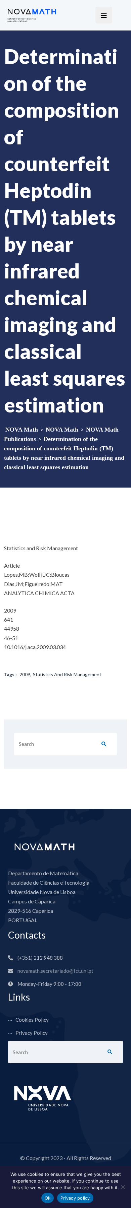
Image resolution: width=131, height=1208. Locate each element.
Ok (48, 1198)
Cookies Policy (32, 1020)
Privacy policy (75, 1198)
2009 (24, 674)
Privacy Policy (31, 1033)
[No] (122, 1187)
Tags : (10, 674)
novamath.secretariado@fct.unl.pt (55, 971)
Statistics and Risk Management (67, 674)
